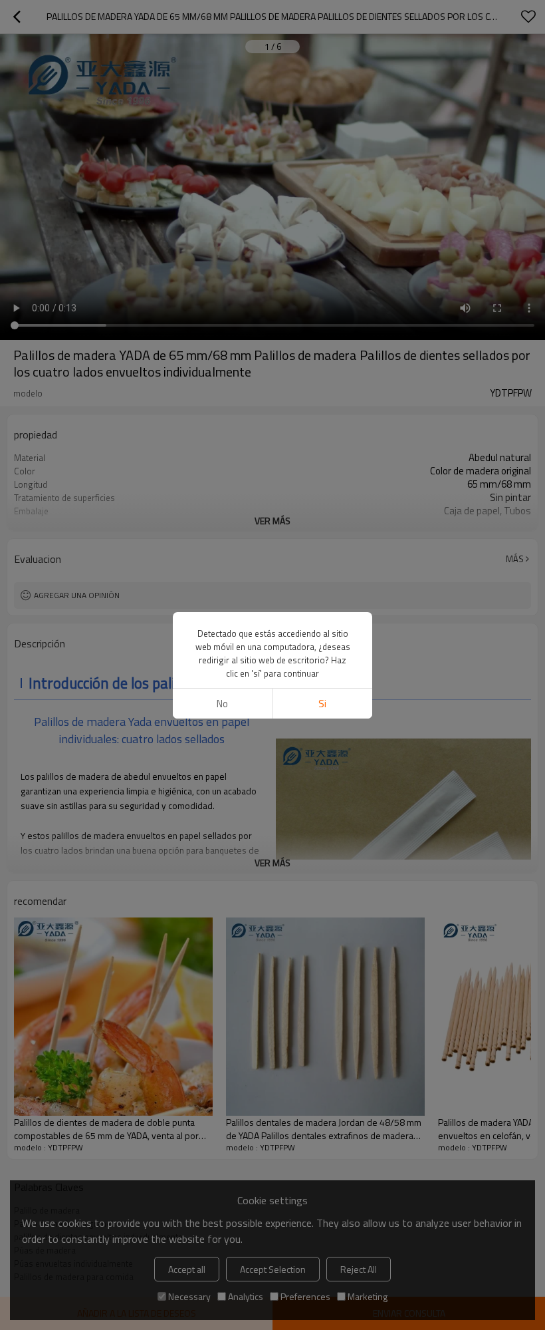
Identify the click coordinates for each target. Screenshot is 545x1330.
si (322, 703)
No (222, 703)
